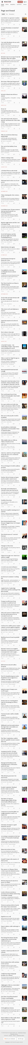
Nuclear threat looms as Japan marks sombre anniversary (10, 478)
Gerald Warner (12, 495)
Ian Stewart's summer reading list (10, 577)
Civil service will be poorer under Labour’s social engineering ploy (10, 626)
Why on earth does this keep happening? (9, 135)
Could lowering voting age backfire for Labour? (8, 974)
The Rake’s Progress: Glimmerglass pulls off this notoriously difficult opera (9, 800)
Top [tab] (7, 14)
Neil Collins (9, 643)
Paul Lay (11, 315)
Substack (7, 1042)
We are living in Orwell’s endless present (10, 466)
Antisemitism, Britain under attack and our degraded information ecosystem (9, 70)
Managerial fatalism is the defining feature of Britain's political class (9, 764)
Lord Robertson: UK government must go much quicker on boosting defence (10, 211)
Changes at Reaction (7, 546)
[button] (2, 4)
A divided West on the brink (9, 170)
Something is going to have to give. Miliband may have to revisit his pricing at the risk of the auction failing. (10, 731)
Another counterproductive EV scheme (10, 951)
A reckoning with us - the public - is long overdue (10, 98)
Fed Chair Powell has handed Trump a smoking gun (9, 997)
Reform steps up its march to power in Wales (9, 881)
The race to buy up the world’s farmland (9, 416)
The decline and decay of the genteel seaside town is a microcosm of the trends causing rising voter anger (9, 373)
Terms (14, 1035)
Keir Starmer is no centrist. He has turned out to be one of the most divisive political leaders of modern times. (10, 538)
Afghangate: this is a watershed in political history (10, 985)
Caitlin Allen (9, 399)
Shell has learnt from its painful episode (10, 638)
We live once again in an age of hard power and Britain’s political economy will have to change (10, 150)
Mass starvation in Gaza (8, 849)
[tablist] (8, 14)
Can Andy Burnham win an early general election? (10, 43)
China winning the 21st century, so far (10, 195)
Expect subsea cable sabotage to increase (10, 927)
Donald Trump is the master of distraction (10, 859)
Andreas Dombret (11, 447)
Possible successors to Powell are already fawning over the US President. (10, 1000)
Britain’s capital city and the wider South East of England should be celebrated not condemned (10, 20)
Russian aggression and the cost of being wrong (10, 223)
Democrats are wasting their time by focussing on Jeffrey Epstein (9, 702)
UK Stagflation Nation (7, 1008)
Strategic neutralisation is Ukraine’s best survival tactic (9, 489)
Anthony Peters (10, 516)
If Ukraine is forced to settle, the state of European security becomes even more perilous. (10, 226)
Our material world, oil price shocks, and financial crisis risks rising (10, 120)
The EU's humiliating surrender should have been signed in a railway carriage (10, 677)
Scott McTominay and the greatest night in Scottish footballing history (8, 235)
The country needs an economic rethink (10, 249)
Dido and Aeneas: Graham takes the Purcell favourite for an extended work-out (10, 614)
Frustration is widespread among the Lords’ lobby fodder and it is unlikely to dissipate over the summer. (10, 897)
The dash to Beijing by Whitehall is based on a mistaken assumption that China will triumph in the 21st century (10, 160)
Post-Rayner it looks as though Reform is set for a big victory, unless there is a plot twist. (10, 334)
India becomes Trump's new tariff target (9, 690)
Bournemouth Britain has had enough (9, 370)
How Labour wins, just (7, 332)
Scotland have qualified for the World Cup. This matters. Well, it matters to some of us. (9, 239)
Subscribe (20, 1)
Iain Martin (8, 22)
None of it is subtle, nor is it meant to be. (10, 862)
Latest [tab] (3, 14)
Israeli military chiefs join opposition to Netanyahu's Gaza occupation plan (10, 428)
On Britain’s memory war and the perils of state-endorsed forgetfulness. (10, 470)
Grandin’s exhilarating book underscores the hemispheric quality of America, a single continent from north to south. (10, 458)
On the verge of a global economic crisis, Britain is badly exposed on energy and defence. (10, 124)
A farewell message (5, 397)
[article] (14, 21)
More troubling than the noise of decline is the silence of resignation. (10, 768)
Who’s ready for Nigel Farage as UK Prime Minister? (10, 358)
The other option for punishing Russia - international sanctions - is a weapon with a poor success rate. (10, 492)
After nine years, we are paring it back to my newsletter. (10, 548)
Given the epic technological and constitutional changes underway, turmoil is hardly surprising (9, 139)
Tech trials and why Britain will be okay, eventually (10, 298)
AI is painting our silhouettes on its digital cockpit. (9, 502)
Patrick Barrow (10, 472)
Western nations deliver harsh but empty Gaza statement (10, 905)
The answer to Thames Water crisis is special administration (10, 870)
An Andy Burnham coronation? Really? (10, 28)
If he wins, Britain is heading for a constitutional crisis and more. (9, 362)
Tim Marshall (11, 656)
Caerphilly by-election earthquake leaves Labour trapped (8, 271)
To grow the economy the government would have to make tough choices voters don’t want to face (10, 275)
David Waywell (10, 504)
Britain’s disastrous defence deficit (9, 95)
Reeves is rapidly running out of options (10, 510)
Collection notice (20, 1035)
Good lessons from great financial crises (8, 259)
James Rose (9, 422)
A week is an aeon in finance (9, 567)
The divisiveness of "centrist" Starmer (9, 535)
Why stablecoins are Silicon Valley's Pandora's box (9, 440)
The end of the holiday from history (9, 147)
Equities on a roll (6, 916)
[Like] (2, 412)
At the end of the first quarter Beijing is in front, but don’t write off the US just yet (10, 199)
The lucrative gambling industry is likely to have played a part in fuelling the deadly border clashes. (10, 744)
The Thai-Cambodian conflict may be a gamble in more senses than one (10, 740)
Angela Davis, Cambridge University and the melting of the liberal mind (10, 589)
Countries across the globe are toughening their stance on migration (10, 813)
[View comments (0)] (9, 24)
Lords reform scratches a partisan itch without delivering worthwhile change (10, 893)
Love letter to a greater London (10, 18)
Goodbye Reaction (6, 500)
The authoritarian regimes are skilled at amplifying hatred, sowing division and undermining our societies (10, 74)
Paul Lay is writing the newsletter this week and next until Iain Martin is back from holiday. (10, 324)
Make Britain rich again (8, 247)
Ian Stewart (9, 583)
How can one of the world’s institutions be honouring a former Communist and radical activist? (10, 593)
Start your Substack (10, 1038)
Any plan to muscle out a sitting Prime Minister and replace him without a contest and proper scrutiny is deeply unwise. (10, 32)
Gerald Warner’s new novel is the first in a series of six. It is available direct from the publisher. (10, 350)
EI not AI (3, 109)
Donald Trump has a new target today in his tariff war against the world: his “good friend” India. (10, 693)
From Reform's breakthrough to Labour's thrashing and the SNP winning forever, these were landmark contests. (10, 84)
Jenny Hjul (10, 632)
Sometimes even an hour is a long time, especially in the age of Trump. (10, 569)
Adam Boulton (10, 540)
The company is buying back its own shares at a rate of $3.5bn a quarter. (9, 641)
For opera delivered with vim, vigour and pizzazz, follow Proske (10, 405)
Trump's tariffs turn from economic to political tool (8, 602)
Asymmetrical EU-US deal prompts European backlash (9, 752)
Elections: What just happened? (10, 81)
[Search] (25, 14)
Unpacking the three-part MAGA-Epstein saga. (10, 1021)
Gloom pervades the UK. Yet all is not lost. (9, 301)
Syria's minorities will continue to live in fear (10, 962)
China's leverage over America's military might (10, 556)
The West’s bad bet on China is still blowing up (9, 284)
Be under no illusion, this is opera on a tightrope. (10, 804)
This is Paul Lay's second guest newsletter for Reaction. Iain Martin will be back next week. (10, 313)
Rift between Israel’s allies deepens (8, 665)
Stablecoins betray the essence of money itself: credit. (10, 444)
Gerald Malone (10, 410)
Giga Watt (9, 733)
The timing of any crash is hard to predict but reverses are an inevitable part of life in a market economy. (10, 262)
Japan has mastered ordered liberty (9, 321)
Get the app (20, 1038)
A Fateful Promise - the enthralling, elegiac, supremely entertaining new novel (10, 346)
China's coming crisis (7, 157)
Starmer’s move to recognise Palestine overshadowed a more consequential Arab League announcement (10, 650)
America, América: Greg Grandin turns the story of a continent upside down (10, 454)
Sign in (25, 1)
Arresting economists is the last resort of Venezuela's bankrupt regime (10, 837)
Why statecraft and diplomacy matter (10, 309)
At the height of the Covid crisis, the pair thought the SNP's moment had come (10, 61)
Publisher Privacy (22, 1032)
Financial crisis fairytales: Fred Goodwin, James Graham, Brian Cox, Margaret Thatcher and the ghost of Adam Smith (10, 382)
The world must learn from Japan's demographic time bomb (10, 395)
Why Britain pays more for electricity (8, 776)
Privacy (10, 1035)
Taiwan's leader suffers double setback (10, 714)
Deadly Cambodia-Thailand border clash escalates (9, 788)
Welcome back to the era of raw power (10, 181)
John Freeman (10, 460)
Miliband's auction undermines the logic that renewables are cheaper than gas (10, 727)
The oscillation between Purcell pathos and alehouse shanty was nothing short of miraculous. (10, 618)
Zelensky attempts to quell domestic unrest (9, 825)
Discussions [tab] (11, 14)
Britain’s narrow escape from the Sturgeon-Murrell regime (10, 57)
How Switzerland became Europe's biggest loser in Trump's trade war (10, 523)
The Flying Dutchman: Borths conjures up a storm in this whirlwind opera (9, 939)
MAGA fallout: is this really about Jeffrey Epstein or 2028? (10, 1018)
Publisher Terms (14, 1034)
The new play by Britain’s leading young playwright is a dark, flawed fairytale (10, 386)
